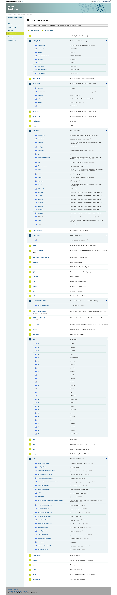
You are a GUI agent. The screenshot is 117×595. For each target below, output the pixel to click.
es (38, 375)
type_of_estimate (42, 69)
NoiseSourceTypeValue (44, 516)
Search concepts (49, 30)
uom (34, 570)
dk (38, 364)
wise (34, 574)
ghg (34, 281)
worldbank (36, 579)
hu (38, 385)
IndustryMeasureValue (44, 489)
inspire (35, 329)
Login (94, 1)
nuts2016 (40, 206)
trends (39, 106)
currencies (41, 150)
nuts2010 (40, 199)
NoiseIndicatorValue (43, 508)
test (34, 565)
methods (40, 99)
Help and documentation (15, 17)
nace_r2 (40, 184)
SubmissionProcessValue (45, 545)
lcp (34, 449)
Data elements (12, 27)
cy (38, 354)
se (38, 423)
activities (40, 88)
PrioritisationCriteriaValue (45, 523)
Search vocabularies (35, 30)
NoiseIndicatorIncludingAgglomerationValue (50, 500)
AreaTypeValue (42, 467)
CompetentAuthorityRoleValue (46, 470)
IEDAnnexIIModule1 (39, 301)
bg (38, 350)
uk (38, 434)
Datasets (10, 20)
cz (38, 357)
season (40, 62)
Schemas (10, 30)
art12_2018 (36, 79)
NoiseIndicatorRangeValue (45, 505)
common (36, 131)
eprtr (34, 245)
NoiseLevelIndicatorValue (45, 512)
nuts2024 (40, 213)
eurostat (35, 262)
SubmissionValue (43, 549)
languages (40, 181)
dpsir (39, 154)
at (38, 343)
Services (10, 37)
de (38, 361)
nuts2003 (40, 192)
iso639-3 (40, 174)
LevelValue (41, 496)
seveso (35, 560)
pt (38, 416)
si (38, 427)
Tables (10, 24)
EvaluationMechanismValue (45, 478)
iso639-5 (40, 177)
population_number (43, 56)
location (40, 52)
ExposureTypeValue (43, 485)
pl (38, 413)
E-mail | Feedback (13, 589)
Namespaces (12, 40)
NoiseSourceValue (43, 520)
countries (40, 95)
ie (38, 389)
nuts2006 (40, 195)
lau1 (34, 339)
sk (38, 430)
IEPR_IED (36, 325)
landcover (36, 334)
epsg (39, 162)
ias (34, 291)
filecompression (42, 166)
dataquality (36, 235)
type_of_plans (41, 73)
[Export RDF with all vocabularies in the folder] (106, 41)
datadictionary (38, 230)
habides (35, 286)
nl (38, 409)
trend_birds (41, 66)
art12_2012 (36, 41)
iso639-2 (40, 169)
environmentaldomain (44, 157)
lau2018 (35, 444)
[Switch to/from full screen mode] (100, 1)
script (39, 220)
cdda (34, 126)
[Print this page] (98, 1)
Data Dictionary (22, 14)
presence (40, 59)
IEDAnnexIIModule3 (39, 311)
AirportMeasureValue (43, 463)
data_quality (41, 49)
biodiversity (37, 121)
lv (38, 402)
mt (38, 406)
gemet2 (35, 276)
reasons (40, 102)
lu (38, 399)
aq (33, 36)
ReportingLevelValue (43, 531)
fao (34, 267)
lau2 (34, 439)
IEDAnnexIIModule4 (39, 318)
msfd (34, 454)
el (38, 371)
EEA (15, 1)
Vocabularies (12, 33)
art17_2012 (36, 111)
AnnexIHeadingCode (43, 305)
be (38, 347)
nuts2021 (40, 209)
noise (34, 459)
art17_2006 (36, 83)
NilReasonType (42, 189)
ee (38, 368)
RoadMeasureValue (43, 534)
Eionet (15, 14)
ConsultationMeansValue (45, 474)
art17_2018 (36, 116)
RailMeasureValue (43, 527)
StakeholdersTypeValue (44, 538)
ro (38, 420)
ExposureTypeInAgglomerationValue (48, 481)
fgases (35, 272)
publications (37, 555)
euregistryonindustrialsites (42, 257)
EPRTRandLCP (38, 250)
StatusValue (41, 542)
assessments (41, 135)
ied (34, 296)
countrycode (41, 45)
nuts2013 (40, 202)
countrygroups (42, 147)
